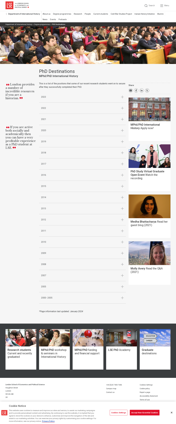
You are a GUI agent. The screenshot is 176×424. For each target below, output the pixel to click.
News (45, 19)
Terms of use (145, 400)
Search (152, 5)
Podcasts (63, 19)
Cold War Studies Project (121, 14)
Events (53, 19)
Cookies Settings (146, 385)
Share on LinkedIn (142, 90)
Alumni (160, 14)
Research (78, 14)
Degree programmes (62, 14)
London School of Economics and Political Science (17, 5)
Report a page (145, 392)
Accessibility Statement (149, 396)
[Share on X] (147, 90)
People (88, 14)
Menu (166, 5)
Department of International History (24, 14)
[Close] (172, 413)
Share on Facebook (136, 90)
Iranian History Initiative (145, 14)
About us (46, 14)
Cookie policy (145, 389)
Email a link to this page (131, 90)
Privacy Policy (48, 421)
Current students (100, 14)
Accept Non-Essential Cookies (144, 412)
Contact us (110, 392)
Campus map (111, 389)
